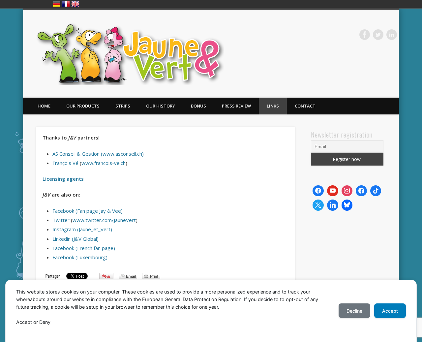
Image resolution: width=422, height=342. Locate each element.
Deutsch (57, 4)
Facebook (364, 34)
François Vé (65, 163)
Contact (305, 106)
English (75, 4)
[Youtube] (332, 191)
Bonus (198, 106)
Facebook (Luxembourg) (79, 257)
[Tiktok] (376, 191)
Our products (83, 106)
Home (44, 106)
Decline (354, 311)
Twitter (378, 34)
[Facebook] (318, 191)
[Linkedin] (332, 205)
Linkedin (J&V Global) (75, 238)
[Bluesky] (347, 205)
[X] (318, 205)
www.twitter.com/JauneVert (104, 220)
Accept (390, 311)
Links (273, 106)
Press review (236, 106)
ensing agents (66, 178)
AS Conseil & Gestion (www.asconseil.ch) (98, 153)
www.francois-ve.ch (103, 163)
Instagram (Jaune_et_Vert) (82, 229)
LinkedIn (391, 34)
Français (66, 4)
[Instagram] (347, 191)
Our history (160, 106)
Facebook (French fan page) (83, 248)
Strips (122, 106)
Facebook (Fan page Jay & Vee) (87, 210)
